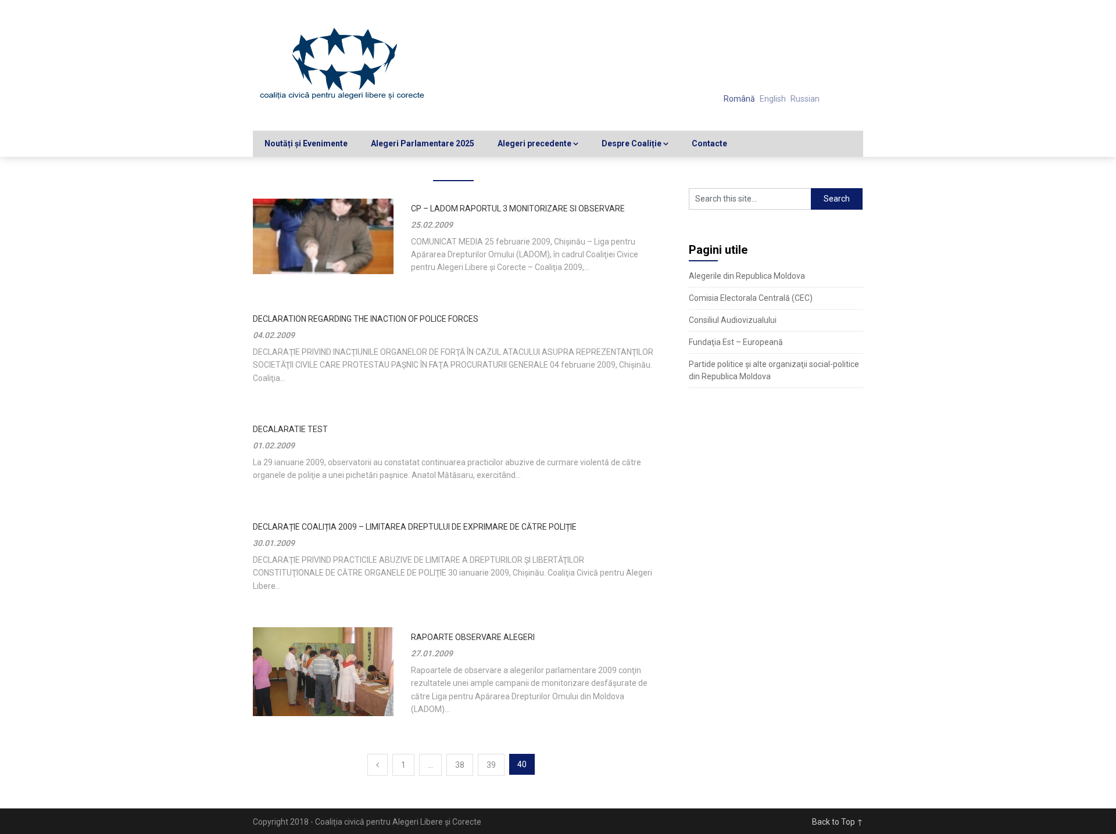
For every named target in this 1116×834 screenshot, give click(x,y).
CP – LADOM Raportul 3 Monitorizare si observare (518, 208)
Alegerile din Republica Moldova (747, 276)
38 (459, 765)
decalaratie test (290, 429)
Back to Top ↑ (837, 821)
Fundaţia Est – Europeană (736, 342)
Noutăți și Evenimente (306, 143)
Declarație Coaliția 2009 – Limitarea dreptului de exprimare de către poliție (415, 526)
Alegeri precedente (534, 143)
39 (491, 765)
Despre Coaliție (631, 143)
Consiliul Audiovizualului (733, 320)
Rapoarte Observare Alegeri (473, 637)
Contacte (709, 143)
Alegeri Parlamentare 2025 (422, 143)
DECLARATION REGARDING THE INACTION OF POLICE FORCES (365, 318)
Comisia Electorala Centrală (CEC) (751, 298)
